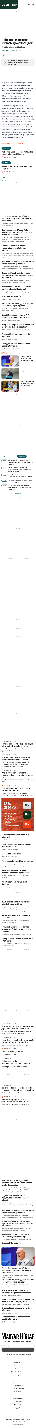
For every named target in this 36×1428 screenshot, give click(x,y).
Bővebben (18, 493)
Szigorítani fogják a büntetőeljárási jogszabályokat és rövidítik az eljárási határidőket (19, 487)
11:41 (4, 485)
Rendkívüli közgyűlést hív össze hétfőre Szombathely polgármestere (20, 481)
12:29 (4, 461)
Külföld (7, 376)
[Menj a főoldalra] (9, 5)
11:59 (4, 475)
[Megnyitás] (33, 4)
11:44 (4, 480)
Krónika (7, 364)
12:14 (4, 468)
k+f (4, 179)
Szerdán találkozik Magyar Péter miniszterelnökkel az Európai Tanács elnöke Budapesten (27, 373)
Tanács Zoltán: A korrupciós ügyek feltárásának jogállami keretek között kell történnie (27, 360)
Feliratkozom (18, 1350)
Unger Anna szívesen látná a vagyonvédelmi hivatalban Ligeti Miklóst (27, 384)
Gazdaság (6, 148)
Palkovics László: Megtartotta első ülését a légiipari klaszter (17, 153)
